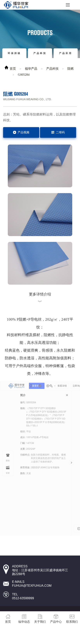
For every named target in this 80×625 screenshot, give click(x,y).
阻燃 (70, 68)
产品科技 (40, 53)
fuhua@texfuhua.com (31, 585)
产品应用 (65, 53)
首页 (13, 68)
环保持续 (14, 53)
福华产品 (31, 68)
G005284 (24, 74)
